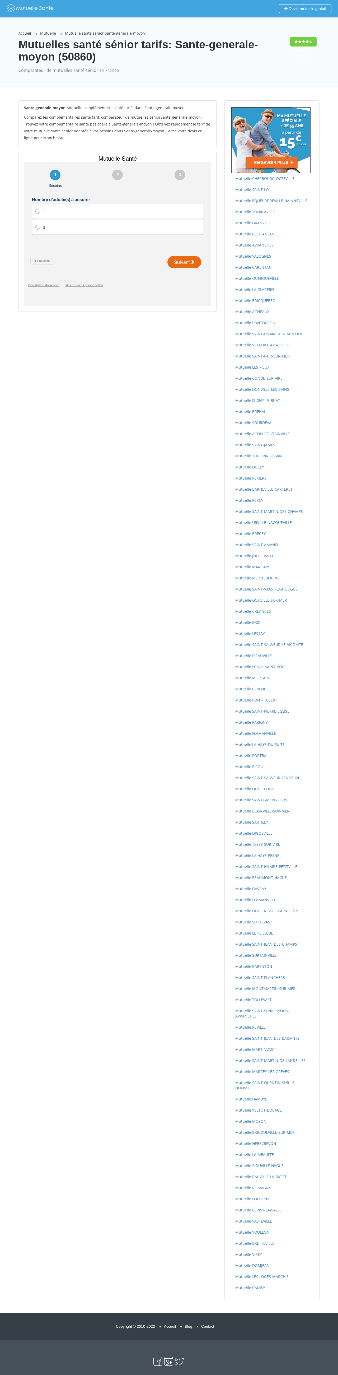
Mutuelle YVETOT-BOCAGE (258, 1110)
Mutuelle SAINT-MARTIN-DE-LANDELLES (270, 1060)
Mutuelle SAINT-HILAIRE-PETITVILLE (266, 866)
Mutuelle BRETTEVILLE (254, 1243)
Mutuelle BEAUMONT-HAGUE (261, 877)
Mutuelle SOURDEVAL (254, 422)
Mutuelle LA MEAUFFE (254, 1154)
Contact (207, 1326)
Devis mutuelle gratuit (307, 8)
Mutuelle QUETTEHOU (254, 788)
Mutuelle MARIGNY (252, 566)
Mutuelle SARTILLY (251, 822)
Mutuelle (48, 33)
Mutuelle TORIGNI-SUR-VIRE (260, 455)
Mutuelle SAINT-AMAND (256, 544)
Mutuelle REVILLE (250, 1027)
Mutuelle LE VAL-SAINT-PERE (260, 666)
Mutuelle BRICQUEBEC (255, 300)
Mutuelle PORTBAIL (252, 755)
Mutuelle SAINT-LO (252, 189)
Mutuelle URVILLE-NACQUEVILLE (263, 522)
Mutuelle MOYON (250, 1121)
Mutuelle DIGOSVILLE (254, 833)
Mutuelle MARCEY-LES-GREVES (262, 1071)
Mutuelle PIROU (249, 766)
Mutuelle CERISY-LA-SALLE (258, 1210)
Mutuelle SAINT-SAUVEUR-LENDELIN (267, 777)
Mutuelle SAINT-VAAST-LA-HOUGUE (266, 589)
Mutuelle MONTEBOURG (257, 577)
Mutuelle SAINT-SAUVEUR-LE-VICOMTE (269, 644)
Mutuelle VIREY (248, 1254)
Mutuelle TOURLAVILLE (255, 211)
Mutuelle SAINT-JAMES (255, 444)
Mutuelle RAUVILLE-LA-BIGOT (261, 1176)
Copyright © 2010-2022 (135, 1326)
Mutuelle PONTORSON (255, 322)
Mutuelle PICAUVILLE (253, 655)
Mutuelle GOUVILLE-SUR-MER (261, 600)
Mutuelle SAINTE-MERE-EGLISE (262, 799)
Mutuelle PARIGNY (251, 722)
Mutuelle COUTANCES (254, 233)
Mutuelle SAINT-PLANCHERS (260, 977)
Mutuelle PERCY (249, 500)
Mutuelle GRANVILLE (253, 222)
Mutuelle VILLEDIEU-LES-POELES (263, 344)
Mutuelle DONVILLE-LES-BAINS (262, 389)
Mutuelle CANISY (250, 1287)
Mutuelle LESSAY (250, 633)
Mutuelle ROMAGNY (253, 1187)
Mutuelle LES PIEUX (252, 367)
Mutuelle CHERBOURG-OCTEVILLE (264, 178)
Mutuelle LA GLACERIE (254, 289)
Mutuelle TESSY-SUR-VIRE (257, 844)
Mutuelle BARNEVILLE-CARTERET (264, 489)
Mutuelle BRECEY (250, 533)
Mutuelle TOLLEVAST (253, 999)
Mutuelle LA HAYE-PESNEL (258, 855)
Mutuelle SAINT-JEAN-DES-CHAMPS (266, 944)
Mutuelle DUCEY (249, 467)
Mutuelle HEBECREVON (255, 1143)
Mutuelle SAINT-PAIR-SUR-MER (262, 356)
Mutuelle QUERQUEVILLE (257, 278)
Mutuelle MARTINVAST (255, 1049)
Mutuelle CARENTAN (253, 267)
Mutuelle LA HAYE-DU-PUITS (260, 744)
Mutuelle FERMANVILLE (255, 899)
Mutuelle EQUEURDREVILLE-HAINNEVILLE (271, 200)
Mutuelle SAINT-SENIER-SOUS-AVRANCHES (262, 1013)
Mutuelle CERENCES (253, 688)
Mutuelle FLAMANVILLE (255, 733)
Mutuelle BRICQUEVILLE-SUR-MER (265, 1132)
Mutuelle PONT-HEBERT (256, 700)
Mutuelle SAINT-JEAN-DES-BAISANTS (267, 1038)
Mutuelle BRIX (247, 622)
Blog (188, 1326)
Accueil (24, 33)
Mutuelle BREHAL (250, 411)
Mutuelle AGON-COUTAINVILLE (262, 433)
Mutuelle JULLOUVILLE (254, 555)
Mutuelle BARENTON (253, 966)
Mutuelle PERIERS (250, 478)
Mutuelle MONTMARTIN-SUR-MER (265, 988)
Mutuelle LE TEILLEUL (254, 933)
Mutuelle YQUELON (252, 1232)
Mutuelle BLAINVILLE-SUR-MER (262, 811)
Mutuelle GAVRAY (250, 888)
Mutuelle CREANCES (253, 611)
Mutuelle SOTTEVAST (253, 922)
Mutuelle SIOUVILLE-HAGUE (259, 1165)
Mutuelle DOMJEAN (252, 1265)
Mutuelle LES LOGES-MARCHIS (262, 1276)
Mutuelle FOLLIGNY (252, 1198)
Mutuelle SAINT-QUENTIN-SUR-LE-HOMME (265, 1085)
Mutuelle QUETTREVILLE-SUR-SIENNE (268, 910)
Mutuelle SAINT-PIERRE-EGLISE (262, 711)
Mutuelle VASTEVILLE (253, 1221)
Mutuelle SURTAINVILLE (256, 955)
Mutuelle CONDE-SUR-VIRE (259, 378)
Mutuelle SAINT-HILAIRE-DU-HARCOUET (270, 333)
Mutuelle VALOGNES (253, 256)
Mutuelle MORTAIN (252, 677)
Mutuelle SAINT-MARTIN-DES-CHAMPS (269, 511)
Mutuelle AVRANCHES (254, 245)
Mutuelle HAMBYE (251, 1099)
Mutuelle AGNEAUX (252, 311)
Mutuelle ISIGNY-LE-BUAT (257, 400)
